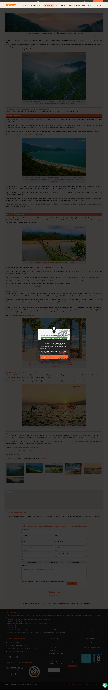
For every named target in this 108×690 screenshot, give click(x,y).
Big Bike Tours (50, 5)
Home (26, 5)
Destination (61, 5)
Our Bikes (71, 5)
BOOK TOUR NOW (98, 1)
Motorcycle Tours (36, 5)
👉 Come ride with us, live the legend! (54, 357)
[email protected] (43, 1)
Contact (99, 5)
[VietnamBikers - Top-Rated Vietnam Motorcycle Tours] (10, 5)
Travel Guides (82, 5)
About (91, 5)
